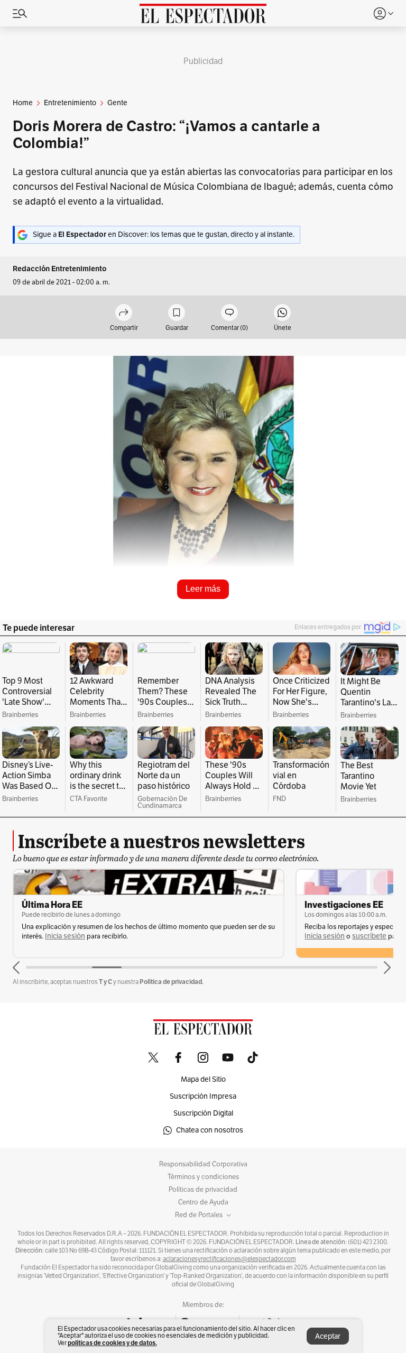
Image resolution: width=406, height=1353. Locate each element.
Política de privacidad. (172, 982)
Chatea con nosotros (209, 1130)
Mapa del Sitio (203, 1079)
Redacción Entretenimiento (60, 268)
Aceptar (327, 1336)
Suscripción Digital (203, 1113)
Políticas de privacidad (203, 1189)
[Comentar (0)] (229, 313)
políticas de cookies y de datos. (112, 1343)
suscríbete (369, 936)
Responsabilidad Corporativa (203, 1164)
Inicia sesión (65, 936)
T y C (105, 982)
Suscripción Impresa (203, 1096)
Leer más (203, 588)
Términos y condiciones (203, 1177)
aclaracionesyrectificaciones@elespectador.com (229, 1259)
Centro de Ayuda (203, 1202)
